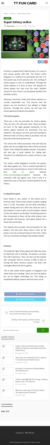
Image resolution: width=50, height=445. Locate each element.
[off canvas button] (2, 3)
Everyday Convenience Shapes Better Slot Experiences (30, 369)
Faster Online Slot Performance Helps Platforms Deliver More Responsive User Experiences (30, 348)
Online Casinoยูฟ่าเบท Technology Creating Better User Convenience (31, 380)
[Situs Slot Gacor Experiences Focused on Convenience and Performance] (7, 360)
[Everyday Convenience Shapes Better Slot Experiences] (7, 371)
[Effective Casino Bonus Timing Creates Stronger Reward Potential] (7, 393)
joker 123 (5, 411)
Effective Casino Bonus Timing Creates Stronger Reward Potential (29, 391)
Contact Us (20, 433)
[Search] (47, 3)
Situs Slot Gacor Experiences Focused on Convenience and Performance (31, 359)
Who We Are (29, 433)
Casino (7, 18)
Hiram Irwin (10, 26)
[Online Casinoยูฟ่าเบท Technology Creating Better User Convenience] (7, 382)
